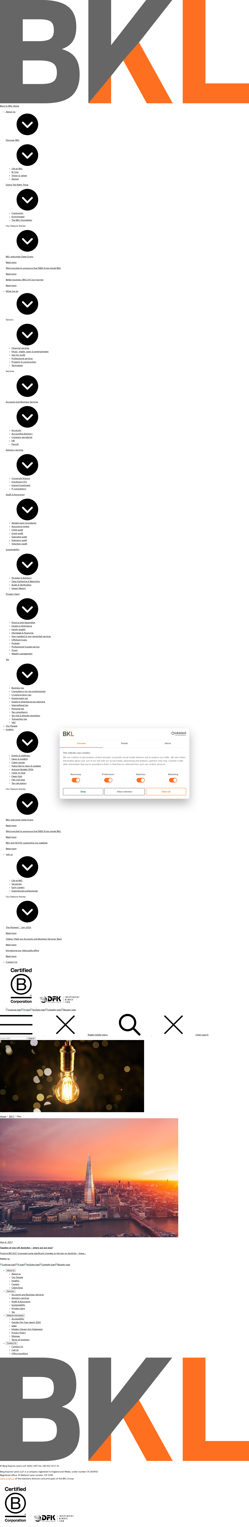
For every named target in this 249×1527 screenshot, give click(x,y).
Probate (16, 643)
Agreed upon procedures (24, 523)
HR (13, 441)
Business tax (18, 688)
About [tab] (168, 743)
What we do (12, 291)
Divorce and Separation (23, 622)
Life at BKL (17, 169)
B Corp (15, 172)
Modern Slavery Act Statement (27, 1329)
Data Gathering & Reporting (26, 581)
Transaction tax (19, 719)
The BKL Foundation (22, 220)
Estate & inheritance (22, 626)
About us (16, 1274)
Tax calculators (19, 783)
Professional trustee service (25, 647)
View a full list (7, 1479)
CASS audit (17, 530)
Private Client (13, 594)
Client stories (18, 762)
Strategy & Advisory (22, 578)
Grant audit (17, 533)
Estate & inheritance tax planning (28, 702)
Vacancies (17, 884)
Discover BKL (12, 140)
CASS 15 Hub (18, 773)
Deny (83, 791)
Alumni (15, 179)
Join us (9, 854)
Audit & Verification (21, 585)
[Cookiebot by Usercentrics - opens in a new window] (173, 734)
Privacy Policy (19, 1333)
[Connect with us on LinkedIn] (53, 1010)
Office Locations (20, 1353)
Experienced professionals (25, 891)
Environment (18, 217)
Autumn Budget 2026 (22, 769)
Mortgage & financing (22, 633)
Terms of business (20, 1340)
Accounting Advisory (22, 434)
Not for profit (18, 355)
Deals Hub (17, 776)
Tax (7, 659)
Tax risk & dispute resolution (26, 716)
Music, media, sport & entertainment (30, 351)
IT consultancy (19, 489)
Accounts (16, 430)
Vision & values (19, 175)
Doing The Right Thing (17, 185)
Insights (10, 729)
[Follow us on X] (25, 1010)
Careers (15, 1284)
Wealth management (22, 654)
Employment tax (20, 698)
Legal (14, 1326)
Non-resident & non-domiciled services (31, 636)
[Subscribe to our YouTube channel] (37, 1010)
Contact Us (11, 962)
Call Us (15, 1350)
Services (10, 1291)
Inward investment (21, 485)
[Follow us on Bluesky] (68, 1010)
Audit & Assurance (15, 494)
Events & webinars (21, 755)
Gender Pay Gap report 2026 (26, 1322)
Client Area (17, 1288)
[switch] (108, 780)
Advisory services (14, 450)
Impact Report (19, 588)
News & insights (20, 759)
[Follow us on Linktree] (13, 1010)
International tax (20, 705)
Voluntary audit (19, 544)
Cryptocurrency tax (21, 695)
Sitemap (16, 1336)
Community (17, 213)
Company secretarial (22, 437)
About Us (10, 112)
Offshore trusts (19, 640)
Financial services (20, 348)
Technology (17, 365)
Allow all (166, 791)
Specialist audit (19, 537)
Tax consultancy (20, 712)
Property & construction (24, 362)
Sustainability (12, 549)
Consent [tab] (81, 743)
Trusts (15, 650)
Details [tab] (124, 743)
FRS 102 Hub (18, 780)
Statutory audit (19, 540)
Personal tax (18, 709)
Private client (18, 1308)
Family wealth (19, 629)
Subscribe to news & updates (26, 766)
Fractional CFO (19, 482)
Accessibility (18, 1319)
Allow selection (124, 791)
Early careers (18, 887)
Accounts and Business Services (22, 402)
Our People (11, 726)
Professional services (22, 358)
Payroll (15, 444)
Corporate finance (21, 478)
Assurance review (20, 526)
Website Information (15, 1315)
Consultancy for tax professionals (29, 691)
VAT (14, 722)
